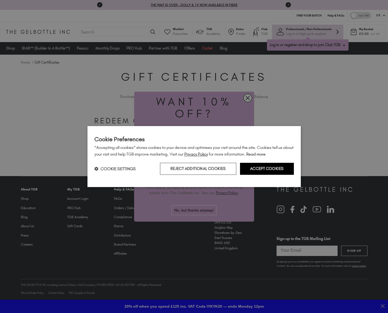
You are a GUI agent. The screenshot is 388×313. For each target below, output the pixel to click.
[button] (115, 169)
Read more (256, 154)
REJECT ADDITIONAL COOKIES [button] (198, 168)
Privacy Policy (196, 154)
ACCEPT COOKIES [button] (267, 168)
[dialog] (194, 156)
